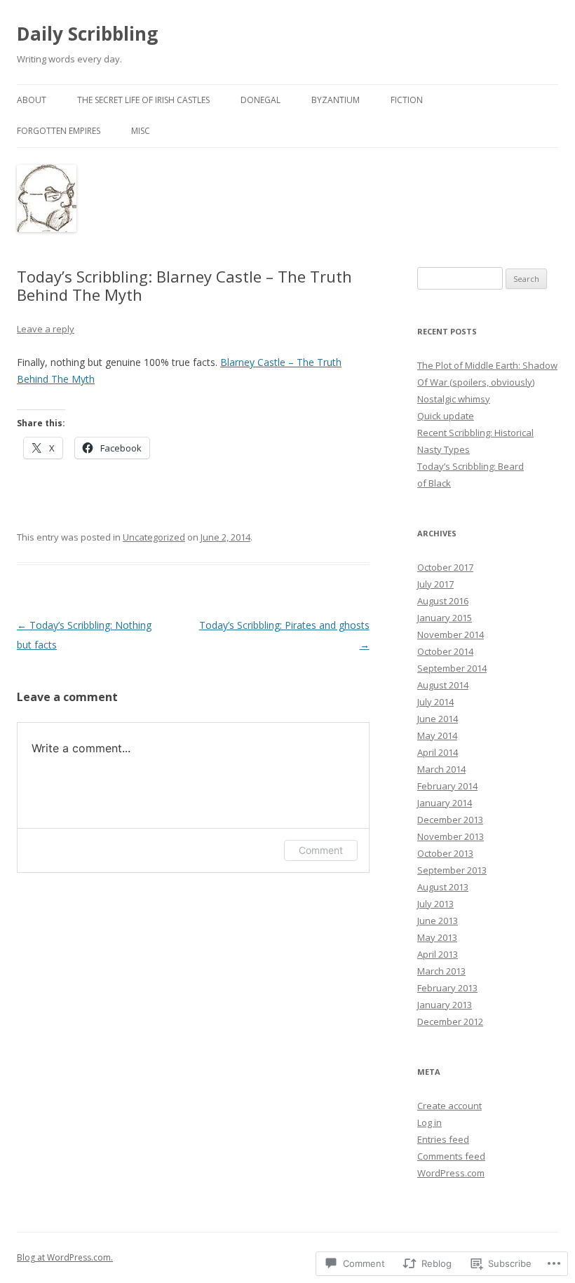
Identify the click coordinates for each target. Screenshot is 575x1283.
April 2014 (437, 752)
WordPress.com (451, 1173)
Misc (140, 131)
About (31, 100)
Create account (449, 1105)
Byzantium (335, 100)
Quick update (445, 415)
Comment (321, 850)
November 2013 (450, 836)
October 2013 (445, 853)
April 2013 (437, 954)
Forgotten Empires (58, 131)
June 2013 (437, 920)
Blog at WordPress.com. (65, 1257)
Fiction (407, 100)
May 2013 (437, 937)
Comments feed (451, 1156)
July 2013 (435, 903)
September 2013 (452, 870)
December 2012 (450, 1021)
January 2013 (444, 1004)
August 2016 (442, 601)
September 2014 (452, 668)
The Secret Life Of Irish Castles (143, 100)
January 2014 (444, 802)
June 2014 (437, 718)
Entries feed (443, 1139)
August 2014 (442, 685)
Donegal (260, 100)
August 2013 (442, 887)
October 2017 (445, 567)
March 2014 (441, 769)
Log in (429, 1122)
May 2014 (437, 735)
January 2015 (444, 617)
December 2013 (450, 819)
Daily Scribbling (87, 33)
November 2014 (450, 634)
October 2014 (445, 651)
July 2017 (435, 584)
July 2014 (435, 701)
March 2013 (441, 971)
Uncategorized (154, 537)
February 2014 (447, 786)
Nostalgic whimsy (453, 399)
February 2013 (447, 988)
